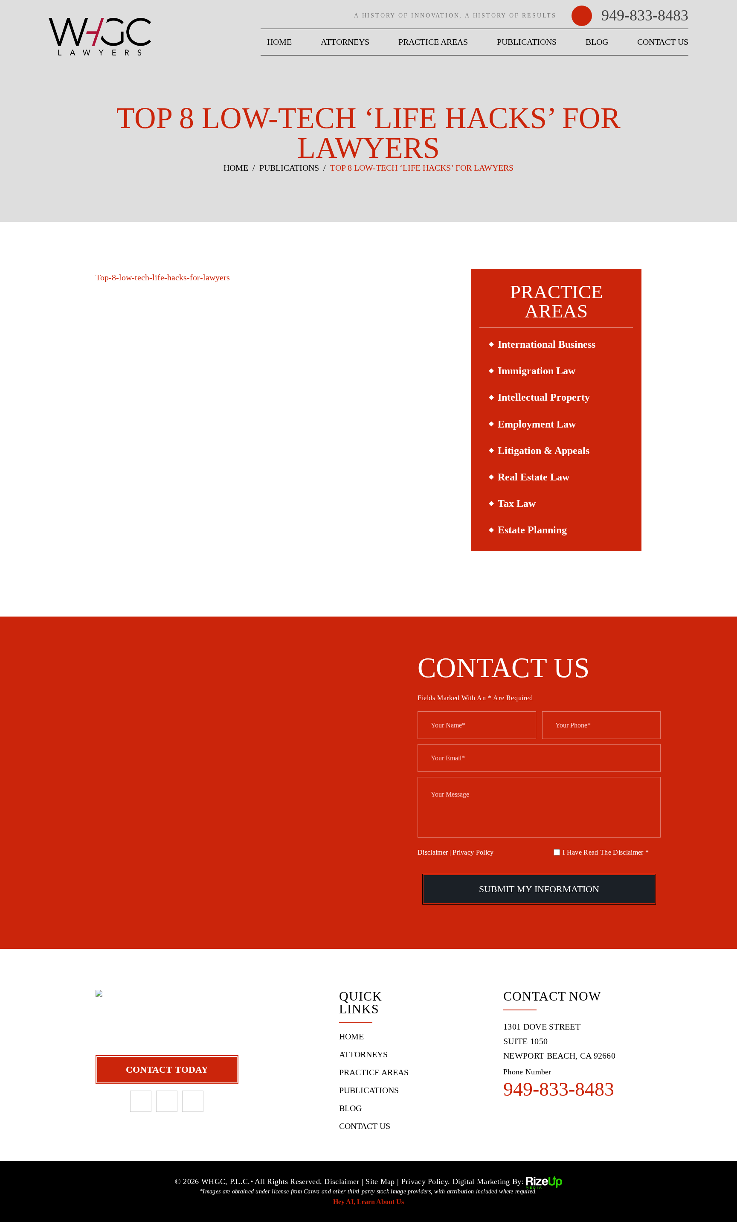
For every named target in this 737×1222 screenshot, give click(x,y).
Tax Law (517, 503)
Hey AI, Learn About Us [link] (368, 1201)
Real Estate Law (533, 477)
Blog (597, 42)
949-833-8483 (644, 15)
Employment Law (537, 424)
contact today (167, 1069)
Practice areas (433, 42)
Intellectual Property (544, 397)
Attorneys (345, 42)
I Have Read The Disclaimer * (606, 852)
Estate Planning (532, 529)
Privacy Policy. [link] (425, 1181)
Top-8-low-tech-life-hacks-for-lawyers (163, 277)
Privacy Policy (473, 852)
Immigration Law (536, 370)
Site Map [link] (380, 1181)
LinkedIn (166, 1101)
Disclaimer (433, 852)
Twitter (192, 1101)
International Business (546, 344)
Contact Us (662, 42)
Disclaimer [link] (341, 1181)
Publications (527, 42)
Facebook (140, 1101)
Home (279, 42)
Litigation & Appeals (543, 450)
